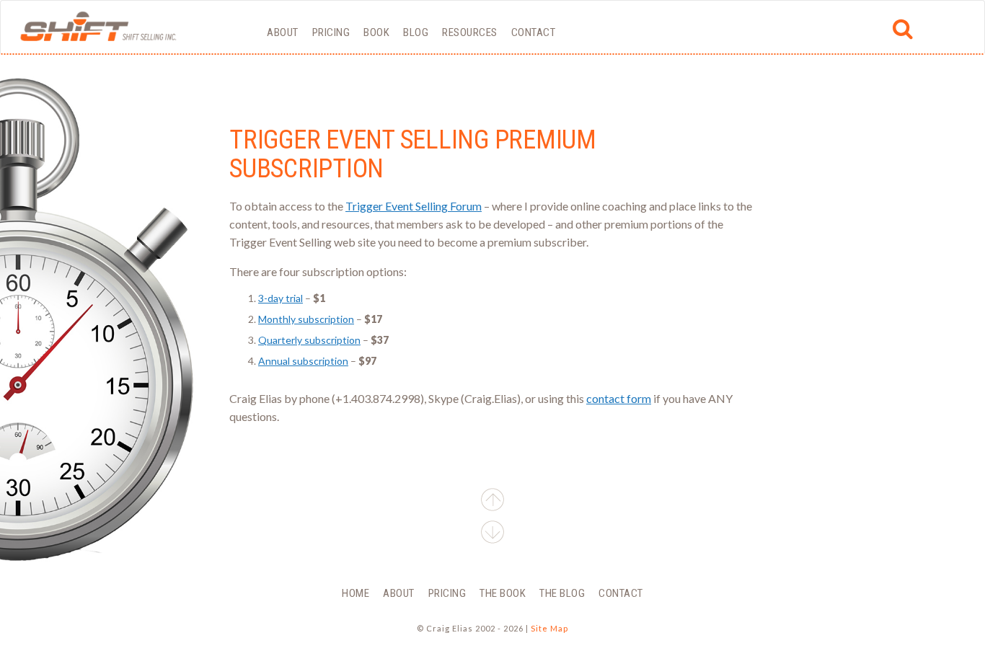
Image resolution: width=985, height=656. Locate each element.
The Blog (562, 593)
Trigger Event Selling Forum (413, 206)
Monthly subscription (306, 319)
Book (376, 32)
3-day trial (280, 298)
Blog (415, 32)
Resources (470, 32)
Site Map (549, 628)
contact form (618, 398)
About (283, 32)
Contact (533, 32)
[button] (492, 534)
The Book (503, 593)
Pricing (331, 32)
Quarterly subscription (309, 340)
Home (355, 593)
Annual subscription (303, 361)
